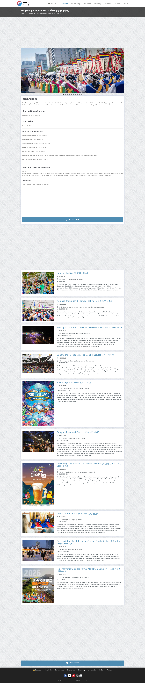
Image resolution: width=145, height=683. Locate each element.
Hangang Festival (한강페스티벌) (72, 273)
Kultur (117, 4)
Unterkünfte (108, 4)
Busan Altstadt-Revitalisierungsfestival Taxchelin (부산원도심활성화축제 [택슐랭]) (89, 542)
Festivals (64, 4)
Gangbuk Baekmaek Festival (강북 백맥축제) (78, 432)
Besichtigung (75, 4)
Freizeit (125, 4)
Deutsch (53, 4)
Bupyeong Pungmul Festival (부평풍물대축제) (48, 13)
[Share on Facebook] (65, 675)
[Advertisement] (72, 32)
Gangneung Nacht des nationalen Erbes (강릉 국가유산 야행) (86, 354)
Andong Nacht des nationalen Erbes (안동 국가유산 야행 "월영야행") (89, 327)
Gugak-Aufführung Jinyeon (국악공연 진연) (77, 513)
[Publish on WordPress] (77, 675)
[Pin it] (73, 675)
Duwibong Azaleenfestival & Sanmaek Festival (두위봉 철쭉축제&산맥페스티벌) (89, 464)
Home (22, 13)
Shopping (97, 4)
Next (121, 70)
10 (81, 94)
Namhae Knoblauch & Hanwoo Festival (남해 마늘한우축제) (85, 301)
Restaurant (87, 4)
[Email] (80, 675)
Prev (23, 70)
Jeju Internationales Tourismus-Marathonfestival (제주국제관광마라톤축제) (89, 570)
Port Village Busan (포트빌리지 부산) (74, 382)
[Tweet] (69, 675)
